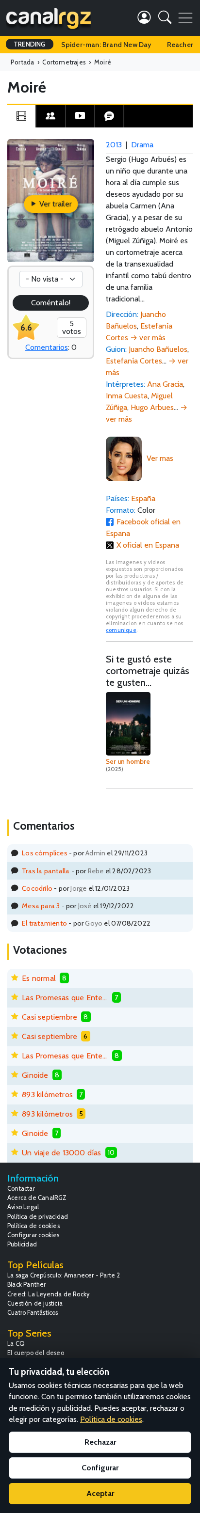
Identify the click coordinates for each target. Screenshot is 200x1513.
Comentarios (46, 347)
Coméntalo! (50, 302)
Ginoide (35, 1075)
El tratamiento (44, 923)
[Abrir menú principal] (185, 18)
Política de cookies (33, 1225)
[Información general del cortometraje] (21, 116)
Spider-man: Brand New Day (106, 44)
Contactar (21, 1188)
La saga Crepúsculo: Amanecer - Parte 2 (63, 1275)
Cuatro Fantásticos (32, 1312)
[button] (164, 19)
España (143, 498)
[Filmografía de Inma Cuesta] (124, 458)
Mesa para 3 (41, 905)
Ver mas (160, 458)
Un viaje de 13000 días (61, 1152)
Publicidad (22, 1244)
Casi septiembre (49, 1017)
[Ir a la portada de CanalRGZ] (48, 18)
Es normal (39, 978)
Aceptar (100, 1493)
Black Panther (26, 1284)
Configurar (100, 1467)
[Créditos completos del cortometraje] (50, 116)
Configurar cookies (33, 1235)
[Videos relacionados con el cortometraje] (80, 116)
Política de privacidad (37, 1216)
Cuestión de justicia (35, 1303)
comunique (121, 630)
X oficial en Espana (148, 545)
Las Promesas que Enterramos (65, 997)
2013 (114, 144)
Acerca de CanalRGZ (37, 1197)
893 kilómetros (47, 1094)
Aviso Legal (23, 1207)
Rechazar (100, 1442)
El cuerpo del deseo (35, 1352)
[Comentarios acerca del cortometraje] (109, 116)
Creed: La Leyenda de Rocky (48, 1294)
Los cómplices (44, 853)
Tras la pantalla (45, 871)
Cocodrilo (37, 888)
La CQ (16, 1343)
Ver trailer (54, 203)
